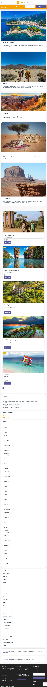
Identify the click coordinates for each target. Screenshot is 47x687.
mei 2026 (5, 432)
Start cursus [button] (8, 242)
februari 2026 (6, 440)
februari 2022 (6, 563)
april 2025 (6, 466)
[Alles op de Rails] (23, 292)
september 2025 (7, 453)
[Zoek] (44, 2)
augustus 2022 (6, 548)
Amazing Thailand (6, 573)
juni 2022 (5, 553)
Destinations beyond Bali (10, 341)
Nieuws (4, 602)
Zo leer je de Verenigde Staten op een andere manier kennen (13, 398)
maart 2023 (6, 530)
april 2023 (6, 527)
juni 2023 (5, 522)
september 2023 (7, 514)
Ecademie (5, 590)
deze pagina (8, 678)
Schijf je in (39, 678)
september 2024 (7, 484)
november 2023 (7, 509)
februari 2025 (6, 471)
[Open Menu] (2, 2)
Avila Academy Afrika (9, 235)
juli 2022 (5, 550)
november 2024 (7, 478)
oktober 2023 (6, 512)
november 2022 (7, 540)
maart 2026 (6, 437)
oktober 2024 (6, 481)
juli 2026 (5, 427)
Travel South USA (6, 625)
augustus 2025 (6, 455)
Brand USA (5, 113)
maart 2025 (6, 468)
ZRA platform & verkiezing (8, 642)
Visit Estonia (5, 639)
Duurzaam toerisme (7, 587)
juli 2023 (5, 519)
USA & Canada (6, 198)
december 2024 (7, 476)
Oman (4, 154)
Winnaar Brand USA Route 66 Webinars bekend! (11, 404)
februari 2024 (6, 501)
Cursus (4, 582)
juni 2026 (5, 430)
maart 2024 (6, 499)
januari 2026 (6, 442)
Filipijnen (6, 376)
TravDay (4, 619)
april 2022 (6, 558)
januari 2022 (6, 566)
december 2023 (7, 507)
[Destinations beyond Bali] (23, 327)
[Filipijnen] (23, 362)
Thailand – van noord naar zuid (11, 270)
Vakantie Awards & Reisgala (8, 636)
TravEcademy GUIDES (8, 42)
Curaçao (4, 579)
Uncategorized (6, 631)
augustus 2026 (6, 425)
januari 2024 (6, 504)
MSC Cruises (5, 599)
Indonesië (5, 593)
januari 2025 (6, 473)
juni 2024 (5, 491)
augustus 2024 (6, 486)
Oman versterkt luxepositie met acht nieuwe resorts (12, 395)
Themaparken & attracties (8, 616)
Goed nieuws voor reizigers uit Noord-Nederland (11, 407)
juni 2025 (5, 460)
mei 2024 (5, 494)
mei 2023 (5, 525)
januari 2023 (6, 535)
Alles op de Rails (8, 305)
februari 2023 (6, 532)
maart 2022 (6, 560)
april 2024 (6, 496)
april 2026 (6, 435)
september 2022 (7, 545)
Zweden (4, 645)
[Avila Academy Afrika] (23, 221)
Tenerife (5, 83)
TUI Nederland (6, 628)
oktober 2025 (6, 450)
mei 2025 (5, 463)
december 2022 (7, 537)
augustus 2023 (6, 517)
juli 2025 (5, 458)
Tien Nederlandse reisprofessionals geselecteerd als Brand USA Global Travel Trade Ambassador (20, 401)
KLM (4, 596)
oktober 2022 (6, 543)
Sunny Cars (5, 608)
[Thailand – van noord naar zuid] (23, 257)
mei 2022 (5, 555)
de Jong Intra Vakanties (7, 585)
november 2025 (7, 448)
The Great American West (8, 613)
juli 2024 (5, 489)
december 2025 (7, 445)
